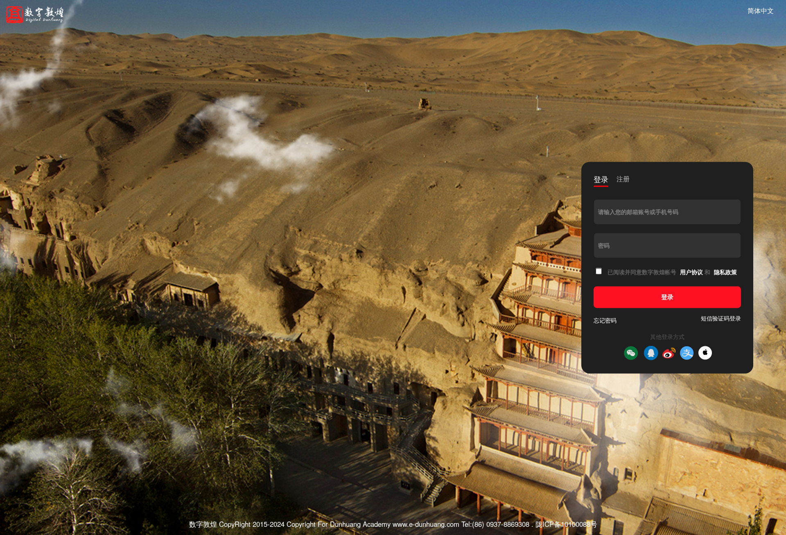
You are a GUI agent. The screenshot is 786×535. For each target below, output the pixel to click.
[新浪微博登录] (668, 352)
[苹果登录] (705, 353)
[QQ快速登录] (651, 353)
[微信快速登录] (631, 353)
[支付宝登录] (687, 353)
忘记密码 (605, 320)
